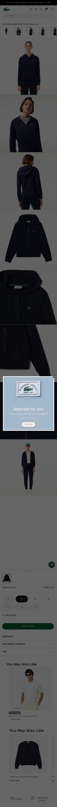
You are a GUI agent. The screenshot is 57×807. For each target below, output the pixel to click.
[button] (53, 376)
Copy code (28, 424)
